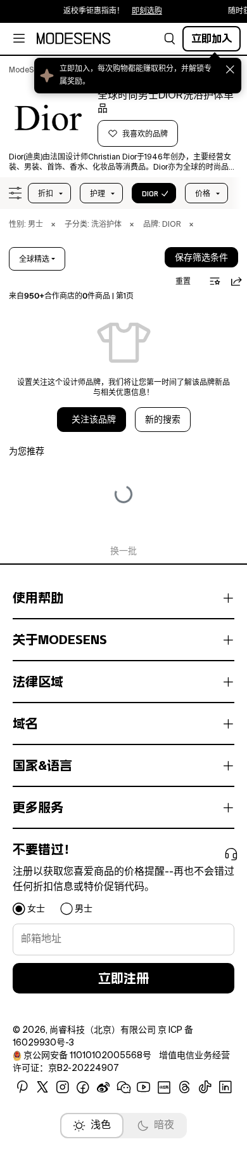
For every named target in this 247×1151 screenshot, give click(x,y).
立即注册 (123, 978)
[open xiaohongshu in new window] (164, 1087)
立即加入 (211, 38)
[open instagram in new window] (62, 1087)
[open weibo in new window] (103, 1087)
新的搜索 (162, 419)
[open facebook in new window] (83, 1087)
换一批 (123, 551)
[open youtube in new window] (143, 1087)
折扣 (45, 194)
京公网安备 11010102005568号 (87, 1055)
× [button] (53, 225)
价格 (202, 194)
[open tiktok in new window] (205, 1087)
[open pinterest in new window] (22, 1087)
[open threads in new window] (185, 1087)
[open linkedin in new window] (225, 1087)
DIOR (150, 194)
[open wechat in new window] (123, 1087)
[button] (169, 38)
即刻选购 (143, 11)
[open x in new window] (42, 1087)
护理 (97, 194)
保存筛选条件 (201, 257)
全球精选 (34, 259)
